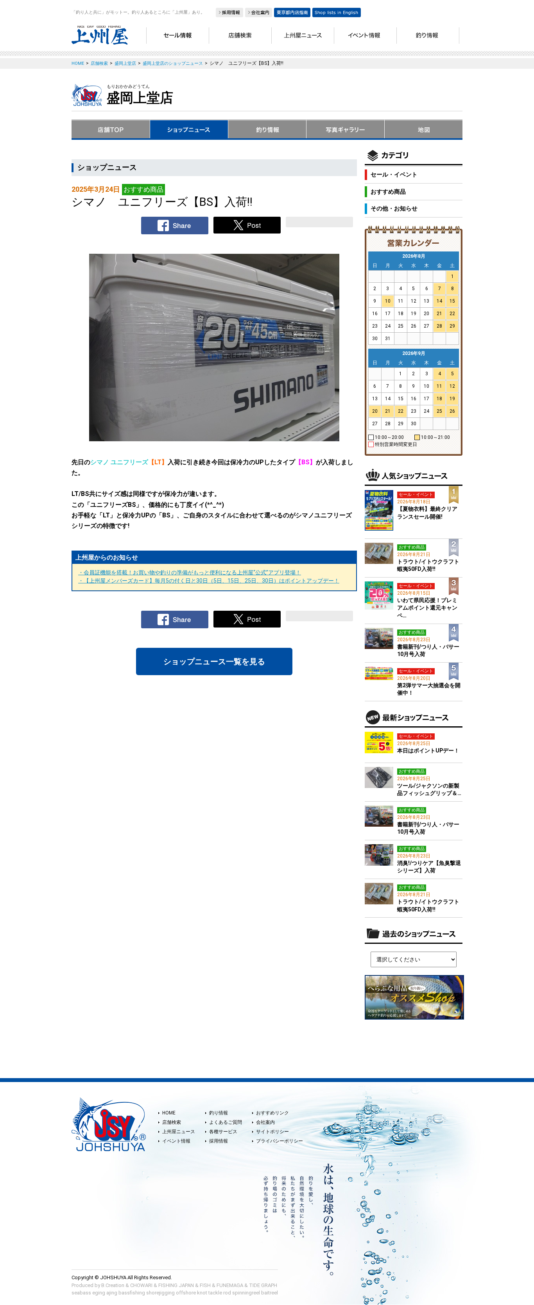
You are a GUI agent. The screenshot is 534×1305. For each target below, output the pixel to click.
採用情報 (218, 1141)
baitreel (269, 1293)
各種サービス (223, 1131)
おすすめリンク (272, 1113)
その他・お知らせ (394, 208)
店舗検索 (171, 1122)
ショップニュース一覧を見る (214, 661)
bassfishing (131, 1293)
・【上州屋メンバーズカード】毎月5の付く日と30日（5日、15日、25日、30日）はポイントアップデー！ (208, 581)
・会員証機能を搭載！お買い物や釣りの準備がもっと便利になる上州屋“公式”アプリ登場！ (189, 572)
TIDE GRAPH (263, 1285)
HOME (169, 1113)
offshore (186, 1293)
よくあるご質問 (225, 1122)
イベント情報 (176, 1141)
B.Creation (112, 1285)
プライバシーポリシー (279, 1141)
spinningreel (246, 1293)
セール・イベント (394, 174)
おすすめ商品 (388, 191)
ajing (111, 1293)
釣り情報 (218, 1113)
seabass (81, 1293)
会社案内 (265, 1122)
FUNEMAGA (230, 1285)
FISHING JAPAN (176, 1285)
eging (98, 1293)
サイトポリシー (272, 1131)
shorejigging (160, 1293)
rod (227, 1293)
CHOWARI (141, 1285)
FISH (205, 1285)
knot (202, 1293)
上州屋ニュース (178, 1131)
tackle (215, 1293)
